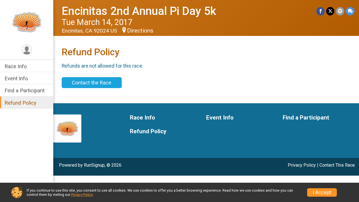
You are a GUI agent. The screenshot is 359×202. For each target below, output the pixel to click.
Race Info (15, 66)
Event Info (16, 78)
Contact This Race (337, 165)
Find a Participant (24, 90)
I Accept (322, 192)
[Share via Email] (340, 11)
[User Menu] (27, 49)
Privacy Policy (302, 165)
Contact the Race (91, 83)
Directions (140, 30)
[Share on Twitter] (330, 11)
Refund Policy (20, 103)
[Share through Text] (350, 11)
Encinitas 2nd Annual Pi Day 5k (139, 11)
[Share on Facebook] (320, 11)
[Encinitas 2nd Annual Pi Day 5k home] (27, 21)
